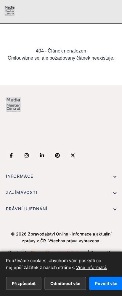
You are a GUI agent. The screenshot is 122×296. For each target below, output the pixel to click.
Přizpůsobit (24, 283)
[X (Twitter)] (73, 155)
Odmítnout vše (65, 283)
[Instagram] (26, 155)
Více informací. (91, 267)
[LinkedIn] (42, 155)
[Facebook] (11, 155)
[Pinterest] (57, 155)
